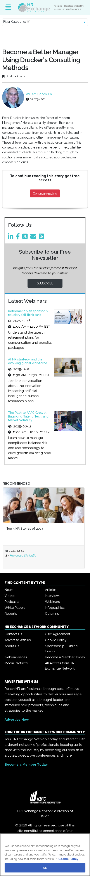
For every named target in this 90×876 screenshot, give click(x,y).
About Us (12, 646)
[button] (45, 22)
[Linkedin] (11, 237)
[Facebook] (18, 237)
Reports (11, 614)
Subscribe (45, 283)
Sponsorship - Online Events (61, 648)
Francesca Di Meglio (23, 555)
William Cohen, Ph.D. (40, 94)
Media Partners (16, 663)
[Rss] (42, 237)
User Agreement (57, 634)
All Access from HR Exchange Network (60, 665)
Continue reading (45, 193)
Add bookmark (15, 76)
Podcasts (12, 602)
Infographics (54, 608)
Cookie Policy (55, 640)
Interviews (52, 596)
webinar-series (16, 657)
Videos (10, 596)
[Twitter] (25, 237)
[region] (45, 854)
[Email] (34, 237)
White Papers (15, 608)
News (9, 590)
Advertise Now (17, 720)
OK (45, 867)
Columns (52, 614)
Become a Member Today (65, 657)
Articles (50, 590)
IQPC (45, 816)
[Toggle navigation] (8, 7)
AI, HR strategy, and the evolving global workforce (27, 361)
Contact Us (13, 634)
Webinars (52, 602)
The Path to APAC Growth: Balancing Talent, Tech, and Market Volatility (28, 416)
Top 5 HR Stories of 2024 (24, 528)
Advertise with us (18, 640)
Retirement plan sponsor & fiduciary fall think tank (28, 313)
